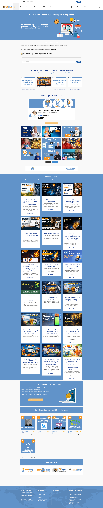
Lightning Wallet (54, 264)
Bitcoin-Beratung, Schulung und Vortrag (75, 500)
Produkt (22, 432)
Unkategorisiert (30, 264)
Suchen (78, 61)
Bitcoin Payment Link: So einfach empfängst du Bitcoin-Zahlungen (51, 362)
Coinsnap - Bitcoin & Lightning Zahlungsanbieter (44, 494)
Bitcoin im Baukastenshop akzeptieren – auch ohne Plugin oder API (72, 299)
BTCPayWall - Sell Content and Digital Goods (43, 500)
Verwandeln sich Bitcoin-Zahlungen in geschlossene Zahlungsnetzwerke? (30, 202)
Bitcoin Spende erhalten (75, 89)
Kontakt (71, 503)
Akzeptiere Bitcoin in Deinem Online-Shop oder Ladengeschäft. (52, 70)
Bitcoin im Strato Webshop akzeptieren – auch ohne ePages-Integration (30, 331)
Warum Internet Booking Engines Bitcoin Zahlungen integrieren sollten (30, 235)
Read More (30, 213)
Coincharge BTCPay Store (75, 502)
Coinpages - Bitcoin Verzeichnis (41, 497)
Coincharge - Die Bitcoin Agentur (36, 399)
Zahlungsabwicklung (30, 199)
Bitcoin (67, 231)
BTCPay (30, 297)
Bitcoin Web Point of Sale (30, 362)
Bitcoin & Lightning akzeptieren (30, 231)
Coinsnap (72, 199)
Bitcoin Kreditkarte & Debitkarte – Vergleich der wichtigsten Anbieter (72, 331)
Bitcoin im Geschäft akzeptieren (44, 90)
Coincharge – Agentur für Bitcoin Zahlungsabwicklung (75, 494)
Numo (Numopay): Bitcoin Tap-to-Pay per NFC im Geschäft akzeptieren (51, 331)
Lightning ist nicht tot (51, 266)
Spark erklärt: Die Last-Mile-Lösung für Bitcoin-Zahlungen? (30, 268)
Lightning (47, 264)
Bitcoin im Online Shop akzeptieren (28, 89)
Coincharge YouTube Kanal (52, 123)
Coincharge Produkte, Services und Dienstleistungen (76, 497)
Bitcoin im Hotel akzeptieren (51, 233)
